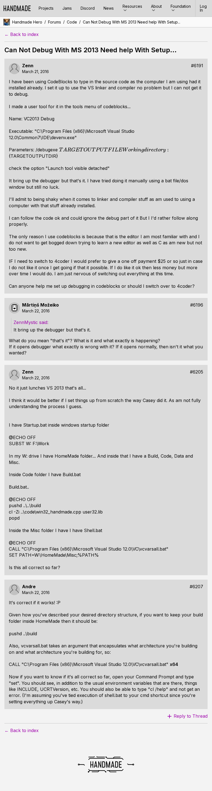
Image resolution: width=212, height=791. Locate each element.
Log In (203, 8)
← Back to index (21, 34)
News (109, 8)
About (156, 6)
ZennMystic (26, 322)
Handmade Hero (27, 22)
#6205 (196, 372)
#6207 (196, 586)
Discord (88, 8)
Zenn (27, 65)
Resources (132, 6)
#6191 (197, 65)
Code (72, 22)
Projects (46, 8)
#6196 (196, 305)
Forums (54, 22)
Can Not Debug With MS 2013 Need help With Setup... (131, 22)
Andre (29, 586)
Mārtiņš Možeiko (40, 305)
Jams (67, 8)
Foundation (181, 6)
